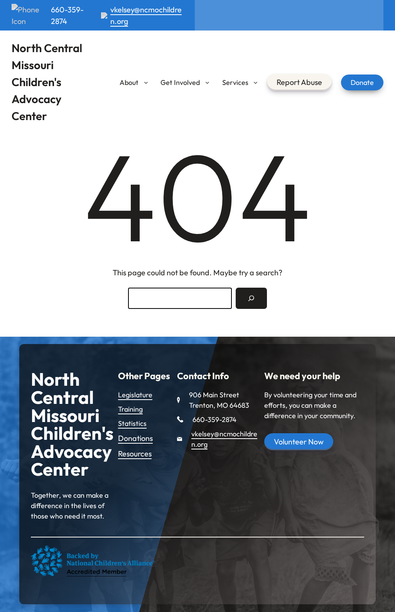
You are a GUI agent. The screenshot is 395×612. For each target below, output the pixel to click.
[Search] (251, 298)
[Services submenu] (255, 82)
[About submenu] (146, 82)
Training (130, 409)
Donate (362, 82)
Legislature (135, 394)
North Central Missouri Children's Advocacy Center (47, 82)
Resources (135, 453)
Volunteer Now (299, 441)
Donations (135, 438)
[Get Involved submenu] (207, 82)
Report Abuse (299, 82)
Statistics (132, 423)
